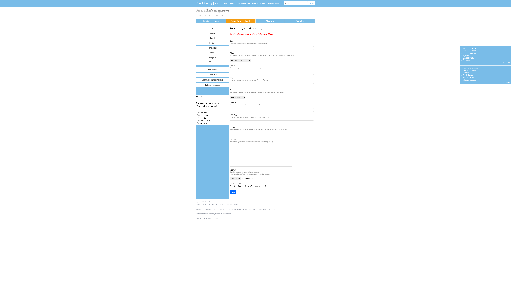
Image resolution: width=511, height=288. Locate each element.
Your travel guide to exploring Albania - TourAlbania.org (213, 214)
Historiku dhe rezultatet (259, 209)
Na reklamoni (206, 209)
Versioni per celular (232, 204)
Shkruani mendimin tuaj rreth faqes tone (238, 209)
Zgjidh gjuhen (273, 209)
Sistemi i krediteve (218, 209)
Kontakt (198, 209)
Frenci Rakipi (213, 218)
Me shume (506, 62)
